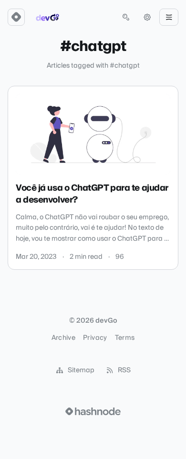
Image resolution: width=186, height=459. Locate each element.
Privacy (95, 338)
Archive (63, 338)
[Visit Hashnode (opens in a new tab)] (93, 411)
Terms (125, 338)
